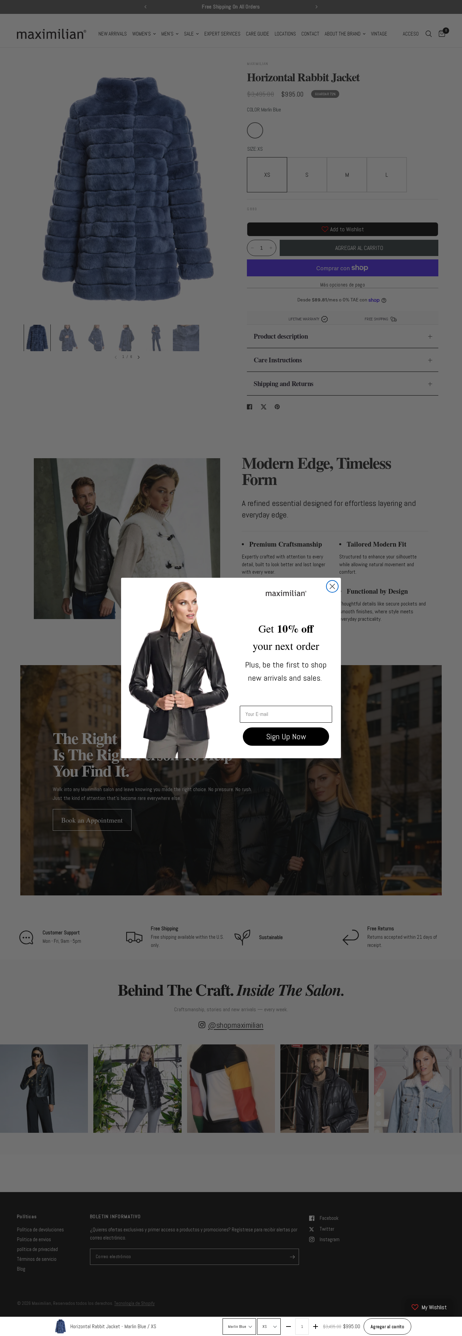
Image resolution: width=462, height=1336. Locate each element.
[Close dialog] (332, 586)
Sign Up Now (286, 736)
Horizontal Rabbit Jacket (113, 1326)
